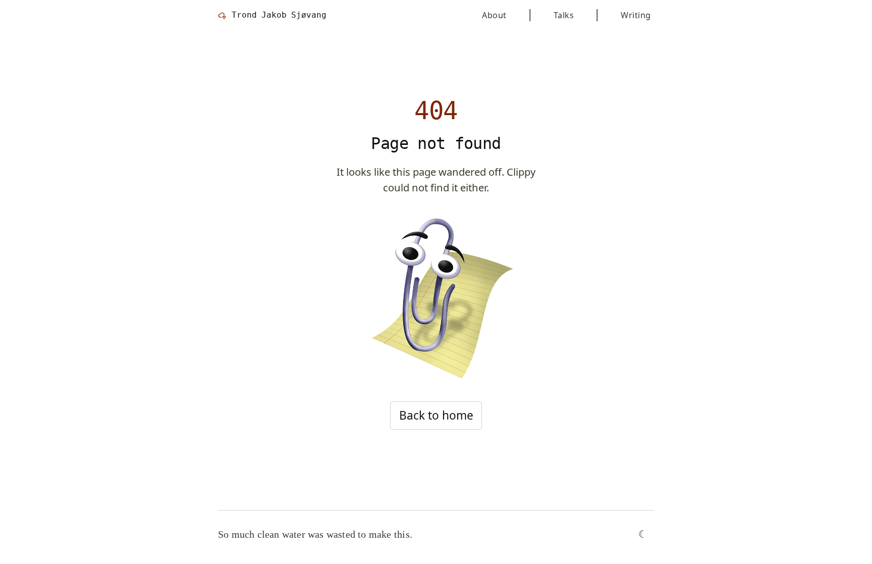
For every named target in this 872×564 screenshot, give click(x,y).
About (494, 15)
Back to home (436, 415)
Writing (635, 15)
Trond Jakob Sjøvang (279, 15)
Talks (564, 15)
